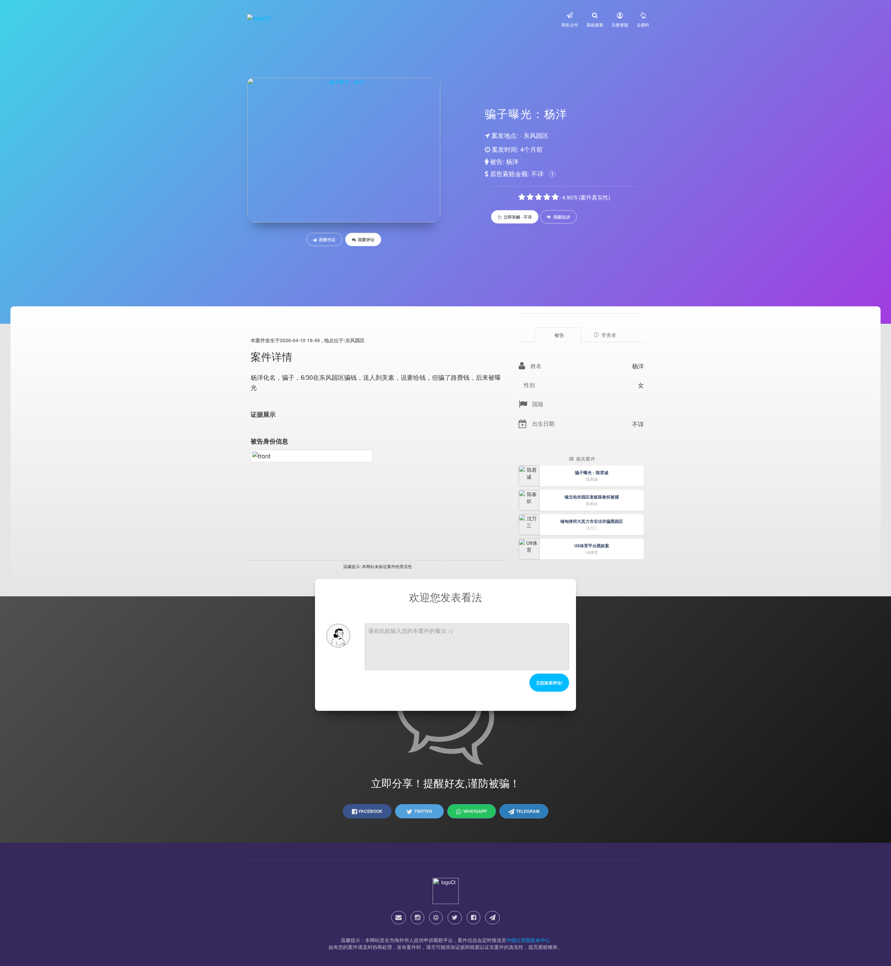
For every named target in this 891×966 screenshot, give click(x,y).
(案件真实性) (594, 197)
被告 (559, 334)
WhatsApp (475, 811)
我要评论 (366, 239)
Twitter (423, 811)
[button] (569, 19)
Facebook (371, 811)
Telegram (527, 811)
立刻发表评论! (549, 683)
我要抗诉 (561, 217)
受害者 (608, 334)
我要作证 (327, 239)
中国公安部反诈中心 (528, 939)
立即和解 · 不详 (518, 217)
